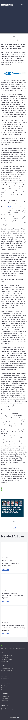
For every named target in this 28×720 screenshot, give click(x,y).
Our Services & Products (7, 659)
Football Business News (7, 668)
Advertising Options (6, 686)
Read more (5, 569)
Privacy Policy (4, 661)
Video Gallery (4, 700)
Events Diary (4, 674)
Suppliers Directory (5, 678)
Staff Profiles (4, 657)
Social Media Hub (5, 696)
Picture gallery (4, 698)
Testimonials (4, 688)
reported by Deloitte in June (11, 207)
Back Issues (4, 690)
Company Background (6, 655)
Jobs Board (4, 676)
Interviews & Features (6, 670)
